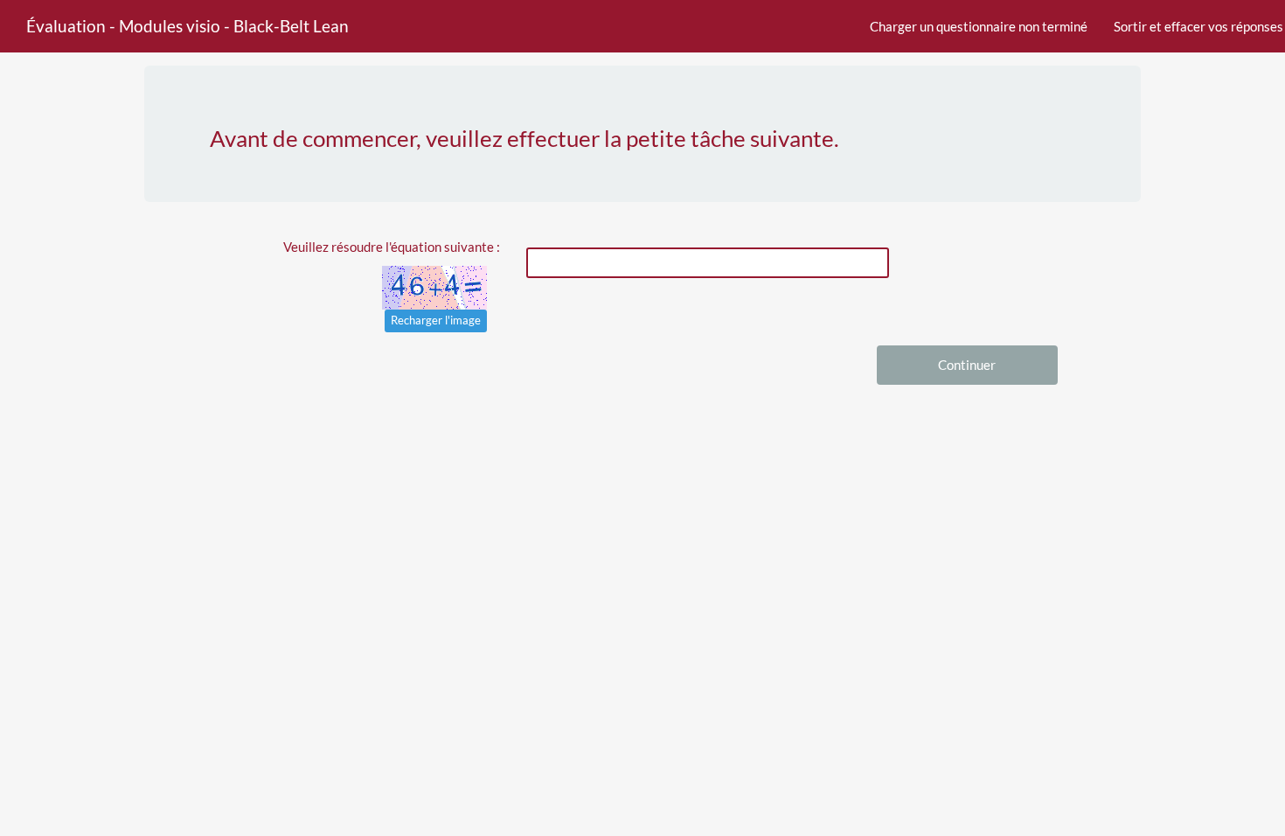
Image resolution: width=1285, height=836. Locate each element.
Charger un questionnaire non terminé (978, 26)
